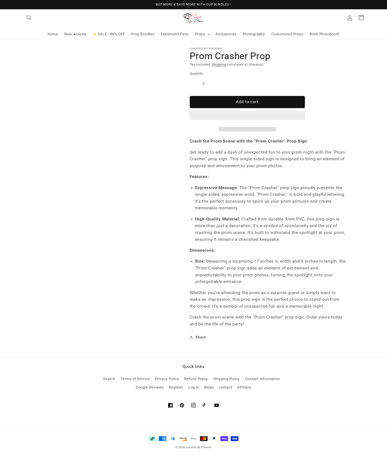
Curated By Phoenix (198, 447)
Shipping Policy (226, 379)
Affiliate (244, 387)
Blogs (209, 387)
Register (176, 387)
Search (109, 379)
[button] (247, 117)
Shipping (219, 64)
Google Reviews (150, 387)
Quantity (196, 73)
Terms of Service (135, 379)
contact (225, 387)
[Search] (29, 17)
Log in (193, 387)
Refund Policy (196, 379)
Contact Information (262, 379)
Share (201, 337)
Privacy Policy (167, 379)
